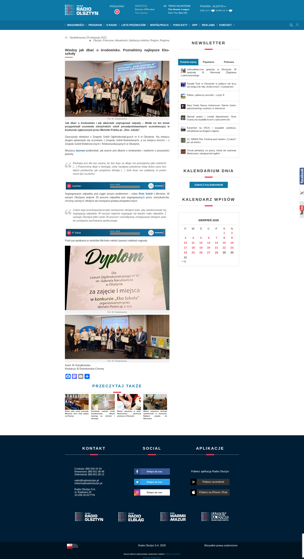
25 (193, 252)
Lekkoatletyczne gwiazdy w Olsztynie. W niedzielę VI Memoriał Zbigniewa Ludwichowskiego (208, 72)
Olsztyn (97, 40)
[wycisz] (151, 186)
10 (185, 242)
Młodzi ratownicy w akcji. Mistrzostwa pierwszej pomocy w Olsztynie (129, 413)
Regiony (164, 40)
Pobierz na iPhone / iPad (213, 492)
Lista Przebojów (133, 25)
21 (216, 247)
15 (224, 242)
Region (154, 40)
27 (208, 252)
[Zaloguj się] (297, 25)
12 (201, 242)
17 (185, 247)
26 (201, 252)
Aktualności (121, 40)
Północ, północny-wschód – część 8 (205, 95)
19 (201, 247)
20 (208, 247)
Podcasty (180, 25)
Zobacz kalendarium (208, 185)
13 (208, 242)
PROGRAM (95, 25)
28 (216, 252)
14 (216, 242)
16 (232, 242)
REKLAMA (208, 25)
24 (185, 252)
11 (193, 242)
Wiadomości (75, 25)
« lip (183, 261)
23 (232, 247)
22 (224, 247)
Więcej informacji (173, 554)
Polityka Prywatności (152, 558)
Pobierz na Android (213, 482)
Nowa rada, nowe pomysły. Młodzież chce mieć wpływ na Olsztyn (77, 413)
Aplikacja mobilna (139, 40)
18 (193, 247)
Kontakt (225, 25)
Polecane (108, 40)
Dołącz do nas (154, 471)
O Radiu (111, 25)
